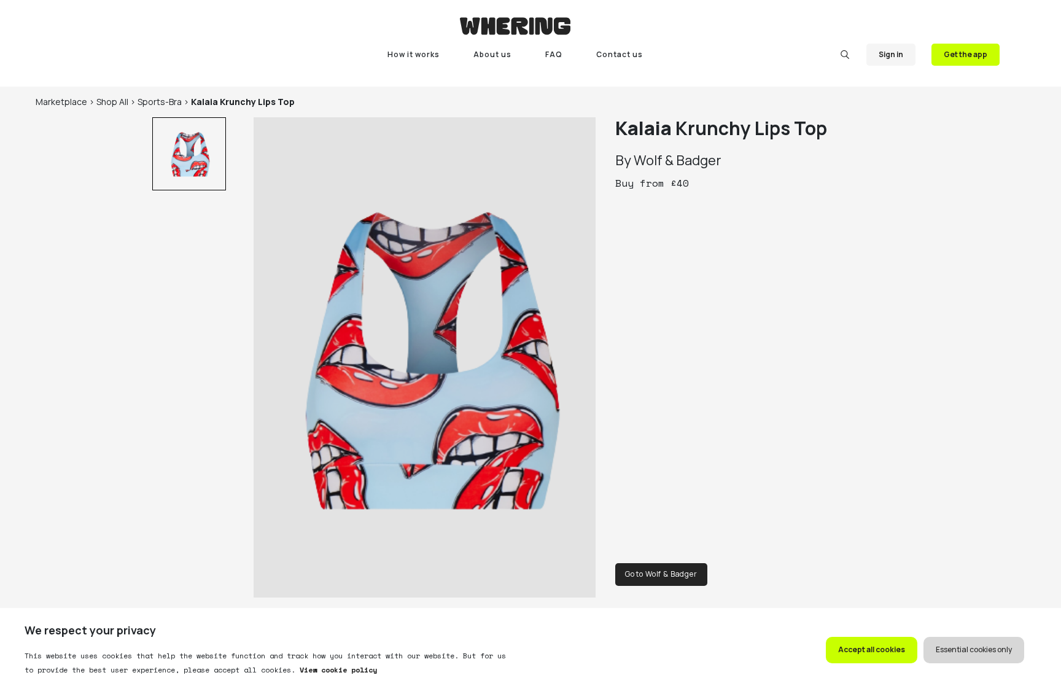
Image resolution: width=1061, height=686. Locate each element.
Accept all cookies (871, 649)
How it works (413, 54)
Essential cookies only (974, 649)
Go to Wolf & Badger (661, 574)
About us (492, 54)
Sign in (891, 54)
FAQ (553, 54)
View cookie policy (336, 670)
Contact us (619, 54)
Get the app (965, 54)
